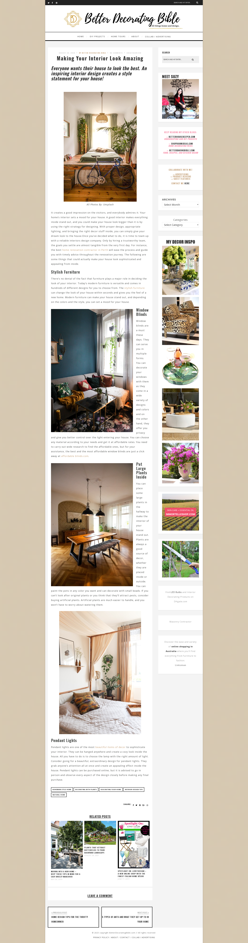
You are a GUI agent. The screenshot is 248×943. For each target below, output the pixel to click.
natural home (59, 795)
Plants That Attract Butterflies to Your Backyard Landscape (94, 850)
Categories (180, 220)
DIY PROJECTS (97, 36)
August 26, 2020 (67, 53)
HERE (187, 183)
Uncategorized (134, 53)
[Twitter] (50, 2)
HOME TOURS (118, 36)
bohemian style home (62, 789)
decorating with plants (86, 789)
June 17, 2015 (124, 879)
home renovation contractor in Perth (85, 249)
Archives (169, 199)
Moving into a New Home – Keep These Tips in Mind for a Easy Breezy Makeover (65, 874)
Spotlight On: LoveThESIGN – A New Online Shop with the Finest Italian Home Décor (132, 874)
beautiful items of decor (110, 747)
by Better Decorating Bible (92, 53)
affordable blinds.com (74, 456)
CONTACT (125, 937)
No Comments (116, 53)
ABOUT (135, 36)
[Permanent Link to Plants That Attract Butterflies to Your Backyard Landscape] (100, 843)
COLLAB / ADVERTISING (158, 36)
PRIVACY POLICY (101, 937)
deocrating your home (111, 789)
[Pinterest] (58, 2)
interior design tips (134, 789)
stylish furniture (134, 287)
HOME (80, 36)
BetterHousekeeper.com (182, 136)
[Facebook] (54, 2)
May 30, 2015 (56, 879)
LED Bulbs (176, 592)
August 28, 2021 (91, 855)
